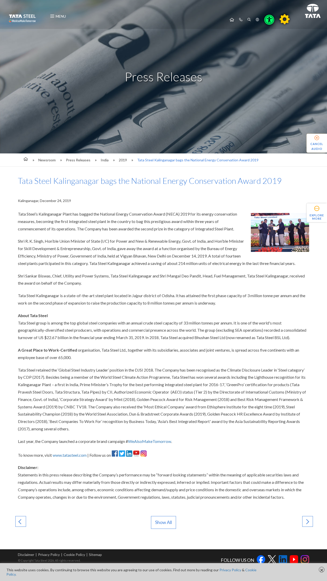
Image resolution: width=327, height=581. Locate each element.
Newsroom (47, 160)
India (105, 160)
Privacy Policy (49, 554)
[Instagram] (143, 455)
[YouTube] (136, 455)
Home (232, 19)
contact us (240, 19)
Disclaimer (26, 554)
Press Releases (78, 160)
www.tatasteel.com (70, 455)
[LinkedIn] (129, 455)
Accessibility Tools (269, 20)
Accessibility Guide (284, 19)
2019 (123, 160)
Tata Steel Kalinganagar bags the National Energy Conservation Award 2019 (198, 160)
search (249, 19)
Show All (163, 522)
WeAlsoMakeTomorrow (149, 441)
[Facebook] (115, 455)
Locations (257, 19)
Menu (61, 16)
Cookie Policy (74, 554)
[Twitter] (122, 455)
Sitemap (95, 554)
